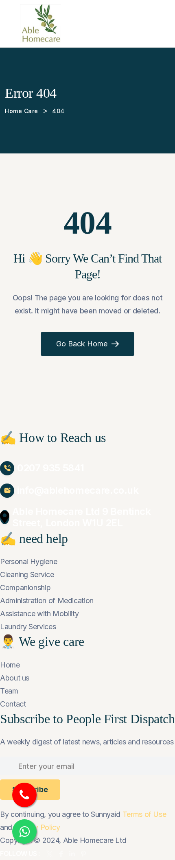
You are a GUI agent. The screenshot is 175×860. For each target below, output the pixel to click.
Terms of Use (144, 814)
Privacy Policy (37, 827)
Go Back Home (81, 343)
